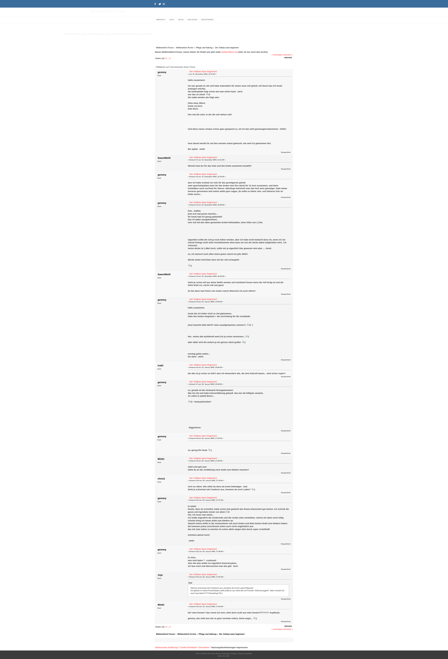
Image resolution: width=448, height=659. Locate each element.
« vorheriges (277, 55)
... (169, 58)
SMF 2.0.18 (199, 653)
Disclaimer (204, 647)
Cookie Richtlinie (188, 647)
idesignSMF (248, 653)
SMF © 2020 (207, 653)
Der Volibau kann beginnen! (203, 71)
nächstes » (288, 55)
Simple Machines (216, 653)
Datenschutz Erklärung (166, 647)
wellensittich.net (229, 52)
